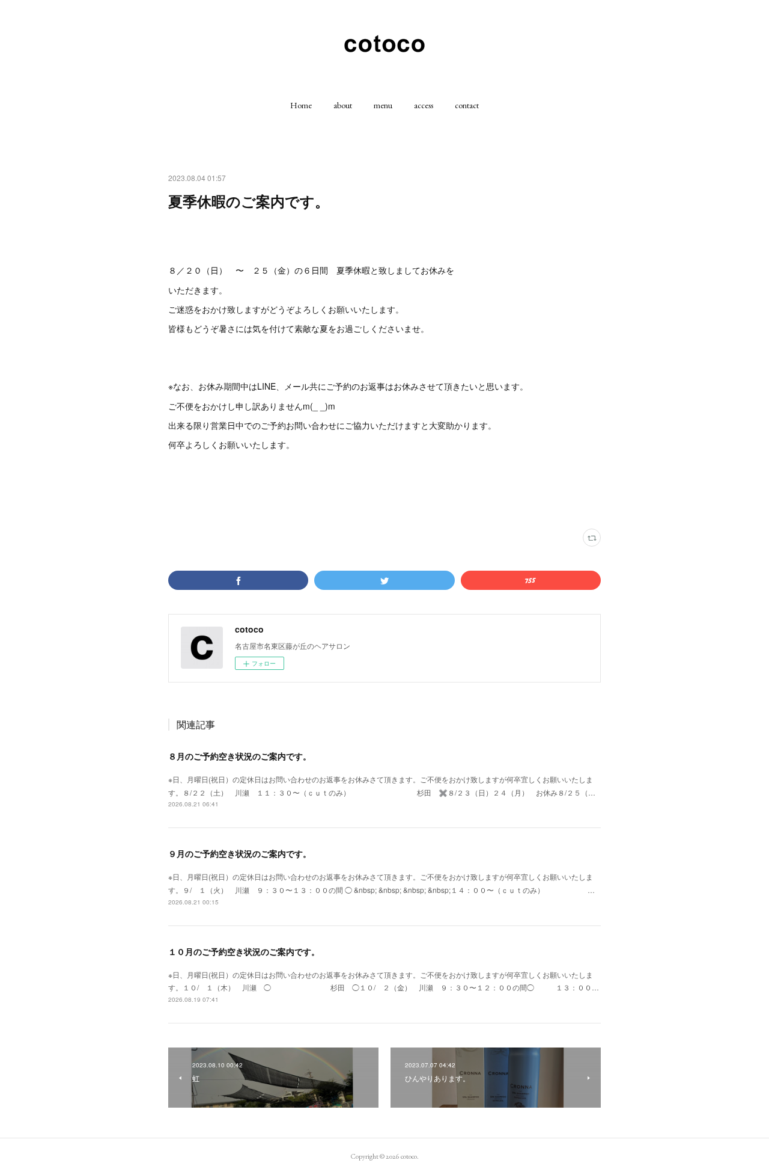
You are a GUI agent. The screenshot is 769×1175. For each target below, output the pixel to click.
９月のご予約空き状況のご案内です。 (239, 853)
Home (301, 105)
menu (383, 105)
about (342, 105)
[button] (301, 105)
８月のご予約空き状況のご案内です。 (239, 756)
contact (467, 105)
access (423, 105)
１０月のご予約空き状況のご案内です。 (244, 951)
